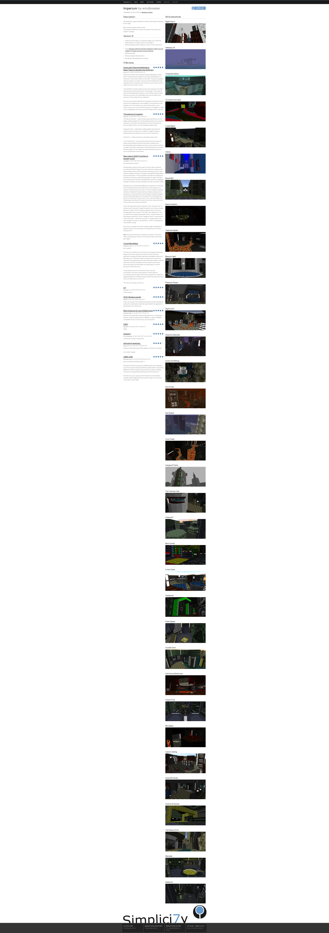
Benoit (125, 326)
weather (127, 51)
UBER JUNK (128, 357)
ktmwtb (143, 49)
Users (158, 2)
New (136, 2)
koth (139, 49)
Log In (174, 2)
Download (200, 8)
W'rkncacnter (127, 336)
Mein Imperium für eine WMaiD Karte (138, 311)
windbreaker (151, 8)
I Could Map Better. (130, 243)
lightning (150, 51)
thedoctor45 (127, 313)
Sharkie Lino (127, 246)
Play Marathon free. (130, 927)
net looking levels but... (132, 343)
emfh (136, 49)
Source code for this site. (196, 927)
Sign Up (167, 2)
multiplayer (149, 49)
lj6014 (125, 299)
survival (160, 49)
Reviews (150, 2)
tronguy (144, 51)
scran (125, 72)
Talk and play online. (153, 927)
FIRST (125, 324)
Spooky (125, 116)
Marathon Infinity (147, 12)
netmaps (131, 49)
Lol (124, 288)
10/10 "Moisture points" (132, 297)
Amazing (127, 334)
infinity (156, 49)
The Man (126, 161)
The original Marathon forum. (173, 928)
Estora (125, 345)
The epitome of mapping (133, 114)
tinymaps (133, 51)
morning (139, 51)
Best (142, 2)
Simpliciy (127, 2)
